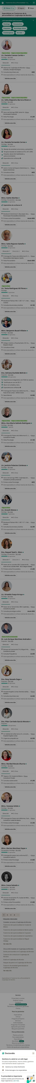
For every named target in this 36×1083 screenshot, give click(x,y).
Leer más (16, 1081)
